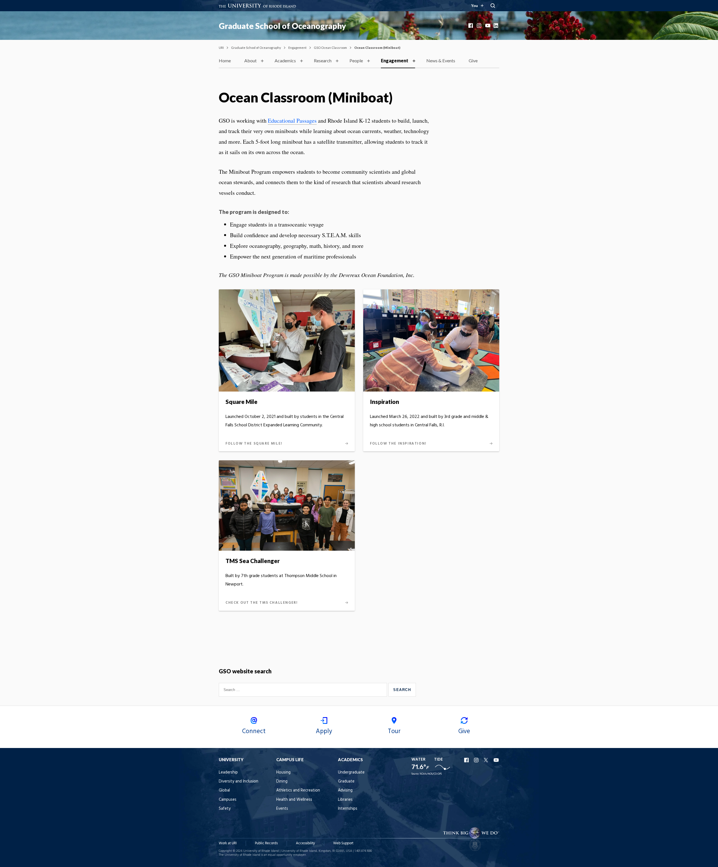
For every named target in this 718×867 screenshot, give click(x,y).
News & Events (440, 60)
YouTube (488, 25)
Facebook (471, 25)
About (250, 60)
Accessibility (305, 843)
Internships (347, 809)
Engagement (297, 47)
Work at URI (228, 843)
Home (225, 60)
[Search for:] (303, 689)
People (356, 60)
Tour (394, 731)
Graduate (346, 781)
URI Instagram (477, 760)
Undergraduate (351, 772)
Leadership (228, 772)
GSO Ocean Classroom (330, 47)
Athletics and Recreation (298, 790)
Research (323, 60)
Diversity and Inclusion (238, 781)
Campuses (227, 800)
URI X (486, 760)
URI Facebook (467, 760)
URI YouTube (496, 760)
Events (282, 809)
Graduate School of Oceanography (282, 26)
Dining (281, 781)
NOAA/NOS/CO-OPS (431, 774)
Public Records (266, 843)
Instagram (479, 25)
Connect (254, 731)
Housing (283, 772)
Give (473, 60)
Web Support (343, 843)
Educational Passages (292, 120)
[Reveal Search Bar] (492, 5)
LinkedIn (496, 25)
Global (224, 790)
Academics (285, 60)
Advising (345, 790)
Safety (225, 809)
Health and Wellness (294, 800)
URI (221, 47)
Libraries (345, 800)
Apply (324, 731)
